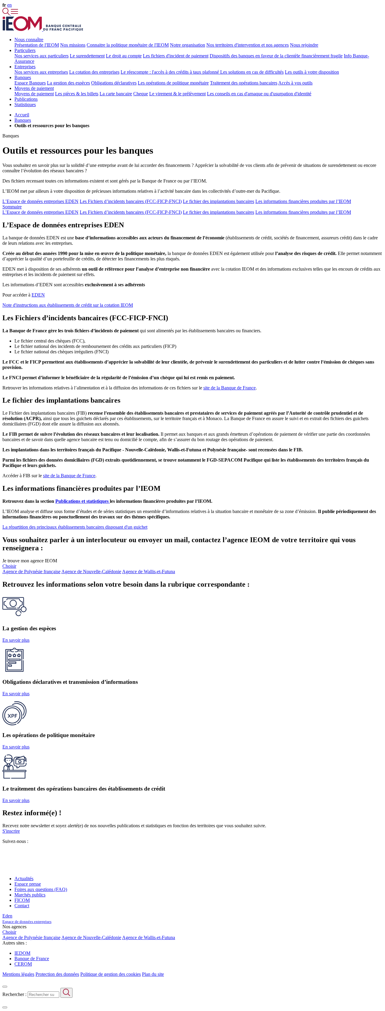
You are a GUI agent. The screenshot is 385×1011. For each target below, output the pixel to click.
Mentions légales (18, 974)
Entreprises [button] (24, 66)
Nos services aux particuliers (41, 55)
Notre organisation (187, 45)
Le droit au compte (124, 55)
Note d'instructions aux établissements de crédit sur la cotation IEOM (67, 305)
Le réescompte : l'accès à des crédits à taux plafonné (170, 72)
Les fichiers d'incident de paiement (175, 55)
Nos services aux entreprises (41, 72)
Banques (22, 120)
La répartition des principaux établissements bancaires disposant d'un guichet (74, 527)
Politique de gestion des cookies (110, 974)
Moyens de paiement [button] (34, 88)
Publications (26, 99)
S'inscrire (11, 831)
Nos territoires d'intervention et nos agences (247, 45)
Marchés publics (29, 894)
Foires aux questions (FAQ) (40, 889)
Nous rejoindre (304, 45)
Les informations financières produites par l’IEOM (303, 201)
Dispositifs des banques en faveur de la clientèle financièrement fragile (276, 55)
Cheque (140, 93)
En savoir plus (15, 640)
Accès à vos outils (295, 82)
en (9, 5)
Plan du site (153, 974)
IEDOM (22, 953)
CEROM (23, 963)
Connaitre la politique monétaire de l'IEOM (128, 45)
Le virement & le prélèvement (177, 93)
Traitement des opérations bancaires (243, 82)
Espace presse (27, 884)
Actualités (23, 878)
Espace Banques (30, 82)
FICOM (22, 900)
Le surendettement (87, 55)
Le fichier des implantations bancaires (218, 201)
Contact (21, 905)
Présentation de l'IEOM (36, 45)
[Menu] (14, 13)
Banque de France (31, 958)
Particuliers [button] (24, 50)
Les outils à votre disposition (312, 72)
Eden (26, 918)
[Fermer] (4, 987)
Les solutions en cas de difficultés (252, 72)
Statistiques (25, 104)
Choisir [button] (9, 566)
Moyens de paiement (34, 93)
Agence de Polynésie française (31, 571)
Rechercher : (14, 994)
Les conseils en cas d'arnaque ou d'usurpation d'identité (259, 93)
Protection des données (57, 974)
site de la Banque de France (229, 387)
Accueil (21, 114)
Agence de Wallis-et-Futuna (148, 571)
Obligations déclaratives (114, 82)
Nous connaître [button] (28, 39)
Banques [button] (22, 77)
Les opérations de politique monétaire (173, 82)
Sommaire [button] (12, 206)
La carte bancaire (116, 93)
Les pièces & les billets (76, 93)
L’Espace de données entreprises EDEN (40, 201)
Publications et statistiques (82, 501)
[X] (4, 852)
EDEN (38, 294)
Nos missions (72, 45)
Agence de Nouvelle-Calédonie (91, 571)
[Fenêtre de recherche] (6, 13)
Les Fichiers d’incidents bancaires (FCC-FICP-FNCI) (131, 201)
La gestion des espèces (68, 82)
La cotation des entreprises (94, 72)
